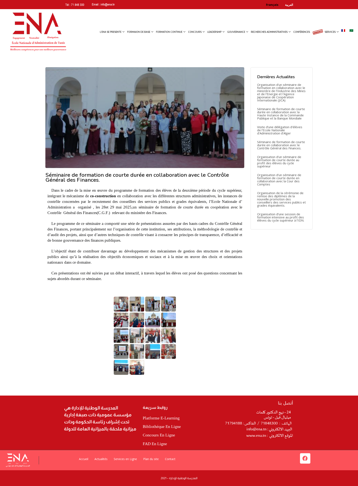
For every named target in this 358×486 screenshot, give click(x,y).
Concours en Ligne (159, 435)
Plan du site (151, 459)
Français (275, 5)
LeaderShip (214, 32)
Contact (170, 459)
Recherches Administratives (269, 32)
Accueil (83, 459)
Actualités (101, 459)
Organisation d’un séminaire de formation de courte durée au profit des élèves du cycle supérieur (279, 161)
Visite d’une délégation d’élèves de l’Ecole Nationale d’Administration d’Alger (279, 130)
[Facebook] (305, 458)
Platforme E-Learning (161, 418)
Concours (195, 32)
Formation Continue (169, 32)
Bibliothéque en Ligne (162, 426)
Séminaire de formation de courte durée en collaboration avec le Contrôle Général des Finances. (281, 145)
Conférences (301, 32)
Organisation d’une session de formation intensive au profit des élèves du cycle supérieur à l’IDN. (280, 217)
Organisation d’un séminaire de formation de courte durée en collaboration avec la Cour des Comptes (279, 179)
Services (330, 32)
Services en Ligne (125, 459)
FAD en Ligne (155, 443)
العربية (288, 5)
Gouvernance (236, 32)
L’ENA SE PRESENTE (111, 32)
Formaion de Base (139, 32)
